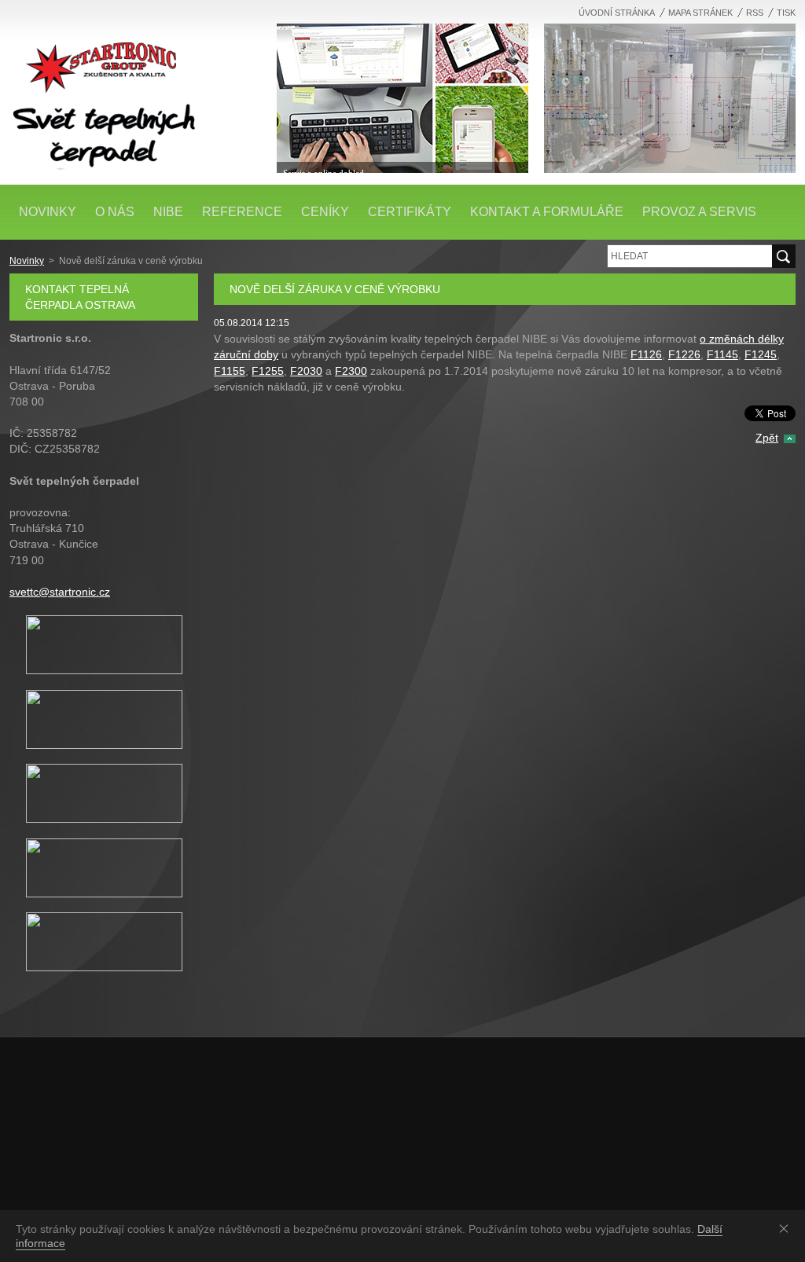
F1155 (229, 371)
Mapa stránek (700, 12)
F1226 (684, 354)
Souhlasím (787, 1228)
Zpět (766, 437)
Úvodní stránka (617, 12)
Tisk (786, 12)
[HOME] (135, 94)
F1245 (760, 354)
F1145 (722, 354)
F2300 (351, 371)
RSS (754, 12)
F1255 (268, 371)
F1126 (646, 354)
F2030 (306, 371)
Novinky (26, 260)
